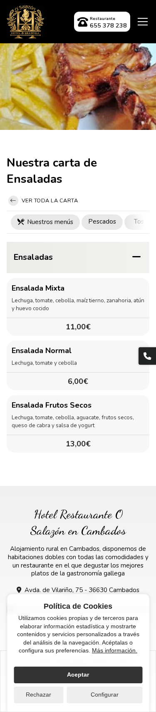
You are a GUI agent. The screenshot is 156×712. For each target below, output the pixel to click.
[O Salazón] (25, 21)
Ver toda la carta (49, 200)
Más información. (114, 650)
